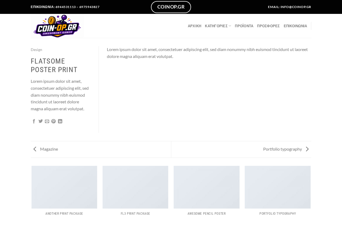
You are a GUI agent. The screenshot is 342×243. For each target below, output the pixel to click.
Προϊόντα (244, 26)
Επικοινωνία (295, 26)
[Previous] (32, 197)
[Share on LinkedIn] (60, 121)
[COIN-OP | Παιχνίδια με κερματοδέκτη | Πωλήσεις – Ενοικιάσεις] (57, 25)
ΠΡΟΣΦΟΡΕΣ (268, 26)
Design (36, 49)
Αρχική (194, 26)
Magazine (48, 148)
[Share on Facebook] (34, 121)
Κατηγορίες (216, 26)
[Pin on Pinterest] (53, 121)
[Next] (310, 197)
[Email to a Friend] (47, 121)
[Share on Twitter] (40, 121)
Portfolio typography (283, 148)
